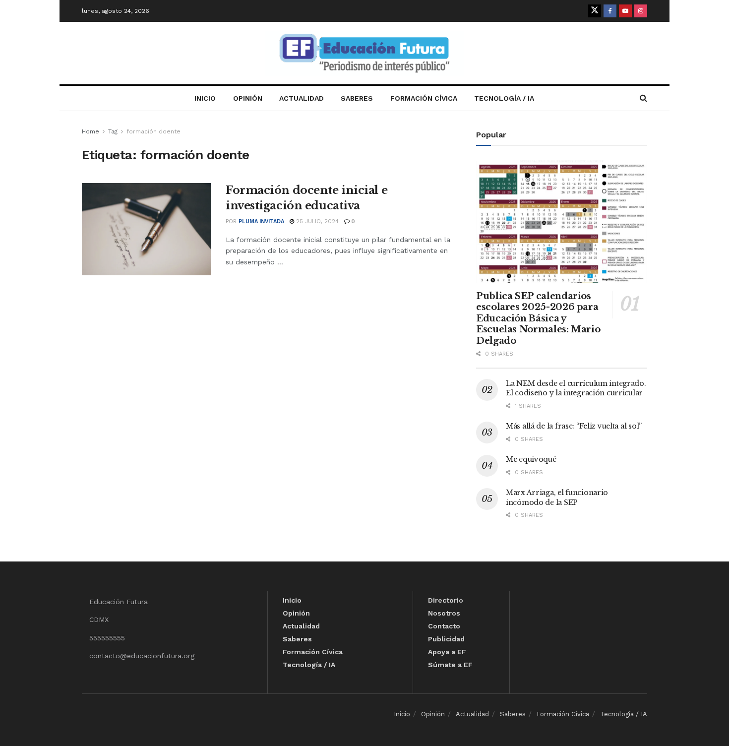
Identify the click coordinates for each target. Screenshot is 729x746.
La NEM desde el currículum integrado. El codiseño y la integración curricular (576, 388)
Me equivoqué (531, 459)
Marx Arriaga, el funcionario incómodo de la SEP (557, 497)
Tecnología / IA (504, 98)
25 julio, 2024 (316, 221)
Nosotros (444, 613)
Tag (113, 131)
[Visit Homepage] (364, 53)
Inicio (205, 98)
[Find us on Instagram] (640, 11)
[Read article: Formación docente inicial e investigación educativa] (146, 229)
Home (90, 131)
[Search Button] (643, 98)
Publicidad (446, 639)
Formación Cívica (423, 98)
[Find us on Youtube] (625, 11)
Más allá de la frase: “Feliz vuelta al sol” (574, 426)
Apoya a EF (447, 652)
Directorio (445, 600)
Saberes (357, 98)
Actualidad (301, 98)
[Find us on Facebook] (610, 11)
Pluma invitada (261, 221)
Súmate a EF (450, 665)
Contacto (444, 626)
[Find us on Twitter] (594, 11)
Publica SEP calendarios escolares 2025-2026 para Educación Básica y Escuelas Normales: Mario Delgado (538, 318)
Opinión (247, 98)
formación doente (153, 131)
